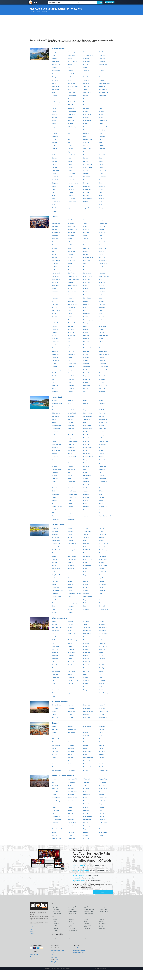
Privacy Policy (54, 962)
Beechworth (55, 385)
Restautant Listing (88, 913)
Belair (53, 606)
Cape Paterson (56, 373)
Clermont (86, 485)
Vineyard (54, 67)
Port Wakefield (72, 543)
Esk (100, 472)
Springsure (71, 416)
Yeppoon (54, 400)
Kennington (86, 313)
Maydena (54, 748)
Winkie (70, 528)
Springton (86, 537)
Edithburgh (86, 587)
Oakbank (54, 556)
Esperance (86, 668)
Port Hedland (87, 633)
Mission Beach (87, 447)
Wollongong (71, 55)
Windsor (54, 58)
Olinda (85, 263)
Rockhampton (103, 419)
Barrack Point (72, 201)
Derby (101, 761)
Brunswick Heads (73, 183)
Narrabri (54, 108)
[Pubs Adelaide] (37, 3)
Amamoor (102, 513)
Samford (70, 419)
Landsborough (72, 457)
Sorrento (70, 627)
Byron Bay (71, 923)
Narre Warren (72, 273)
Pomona (101, 425)
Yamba (85, 52)
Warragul (86, 232)
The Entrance (87, 74)
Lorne (100, 298)
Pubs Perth (102, 906)
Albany (54, 696)
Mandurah (55, 652)
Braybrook (102, 376)
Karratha (85, 655)
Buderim (101, 494)
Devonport (71, 761)
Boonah (101, 500)
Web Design (54, 957)
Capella (85, 488)
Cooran (54, 481)
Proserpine (71, 425)
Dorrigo (85, 161)
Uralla (85, 67)
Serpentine (86, 627)
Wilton (70, 58)
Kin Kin (54, 460)
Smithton (70, 736)
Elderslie (54, 158)
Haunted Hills (72, 323)
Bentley (70, 690)
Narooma (86, 108)
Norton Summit (72, 556)
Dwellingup (102, 668)
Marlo (85, 292)
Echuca (85, 158)
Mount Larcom (56, 444)
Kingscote (86, 575)
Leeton (70, 130)
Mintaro (101, 562)
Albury (101, 208)
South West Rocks (104, 83)
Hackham (101, 581)
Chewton (86, 363)
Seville (69, 248)
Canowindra (102, 176)
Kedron (54, 463)
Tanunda (85, 534)
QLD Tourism (56, 909)
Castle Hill (102, 173)
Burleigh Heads (72, 494)
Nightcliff (102, 705)
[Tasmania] (39, 728)
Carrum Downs (103, 366)
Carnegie (70, 370)
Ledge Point (71, 652)
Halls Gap (70, 326)
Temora (101, 77)
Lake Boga (102, 304)
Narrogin (54, 643)
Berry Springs (87, 714)
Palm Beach (102, 95)
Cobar (54, 173)
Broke (100, 183)
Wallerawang (56, 64)
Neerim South (56, 273)
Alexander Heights (104, 693)
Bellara (101, 503)
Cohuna (85, 360)
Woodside (55, 528)
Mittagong (86, 117)
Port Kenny (86, 547)
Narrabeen (71, 108)
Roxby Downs (56, 540)
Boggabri (54, 189)
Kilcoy (85, 460)
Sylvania (101, 80)
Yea (53, 220)
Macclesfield (71, 298)
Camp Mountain (72, 491)
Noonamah (86, 705)
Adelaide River (103, 717)
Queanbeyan (87, 92)
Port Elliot (102, 547)
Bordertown (102, 600)
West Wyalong (56, 61)
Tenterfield (86, 77)
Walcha (85, 64)
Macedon (55, 298)
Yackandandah (103, 223)
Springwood (86, 83)
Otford (54, 99)
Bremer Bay (86, 687)
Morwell (101, 279)
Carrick (85, 764)
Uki (100, 67)
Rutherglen (86, 251)
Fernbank (86, 335)
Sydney (54, 83)
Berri (100, 603)
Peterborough (103, 260)
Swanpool (102, 242)
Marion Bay (71, 568)
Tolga (69, 407)
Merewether (87, 120)
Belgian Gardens (57, 506)
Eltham (101, 338)
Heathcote (102, 320)
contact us (63, 947)
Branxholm (102, 767)
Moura (54, 441)
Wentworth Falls (72, 61)
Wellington (102, 61)
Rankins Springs (103, 788)
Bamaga (85, 510)
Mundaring (102, 643)
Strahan (85, 732)
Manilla (54, 123)
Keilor (100, 313)
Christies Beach (56, 596)
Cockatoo (102, 360)
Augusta (70, 693)
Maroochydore (72, 450)
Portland (54, 257)
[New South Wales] (39, 54)
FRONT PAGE (33, 956)
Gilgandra (70, 152)
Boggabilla (71, 189)
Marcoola (86, 450)
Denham (101, 671)
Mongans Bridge (72, 285)
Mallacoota (71, 295)
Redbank (85, 422)
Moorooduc (71, 282)
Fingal (54, 757)
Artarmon (86, 205)
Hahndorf (86, 581)
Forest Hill (71, 332)
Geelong (101, 329)
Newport (86, 102)
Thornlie (70, 624)
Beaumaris (71, 385)
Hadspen (101, 754)
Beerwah (70, 506)
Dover (54, 761)
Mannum (101, 568)
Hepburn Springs (88, 320)
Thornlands (71, 410)
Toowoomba (55, 407)
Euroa (69, 338)
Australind (55, 693)
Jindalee (70, 658)
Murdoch (86, 643)
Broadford (71, 376)
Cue (100, 674)
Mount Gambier (88, 559)
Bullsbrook (102, 683)
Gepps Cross (55, 587)
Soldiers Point (56, 86)
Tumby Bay (55, 534)
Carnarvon (102, 680)
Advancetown (72, 519)
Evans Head (71, 155)
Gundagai (101, 142)
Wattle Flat (55, 531)
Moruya (101, 114)
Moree (70, 117)
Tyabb (100, 235)
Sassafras (86, 248)
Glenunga (70, 584)
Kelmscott (71, 655)
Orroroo (101, 553)
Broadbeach (86, 497)
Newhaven (86, 270)
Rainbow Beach (56, 425)
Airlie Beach (72, 928)
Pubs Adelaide (87, 907)
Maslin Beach (56, 568)
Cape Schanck (103, 370)
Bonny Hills (102, 186)
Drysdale (101, 345)
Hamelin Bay (71, 662)
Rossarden (71, 739)
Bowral (54, 186)
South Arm (55, 736)
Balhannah (102, 606)
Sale (53, 251)
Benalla (85, 382)
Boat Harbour (87, 189)
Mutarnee (55, 438)
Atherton (54, 513)
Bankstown (55, 205)
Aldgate (54, 612)
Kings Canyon (87, 708)
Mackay (70, 453)
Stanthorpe (102, 413)
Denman (101, 161)
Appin (69, 208)
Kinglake (85, 310)
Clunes (54, 363)
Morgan (54, 562)
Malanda (54, 453)
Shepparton (102, 245)
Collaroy (85, 170)
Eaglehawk (55, 345)
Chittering (86, 680)
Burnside (70, 600)
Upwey (85, 235)
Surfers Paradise (72, 413)
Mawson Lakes (103, 565)
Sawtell (85, 89)
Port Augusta (71, 550)
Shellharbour (102, 86)
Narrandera (102, 105)
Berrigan (70, 195)
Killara (69, 133)
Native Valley (103, 556)
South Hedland (56, 627)
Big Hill (54, 382)
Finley (69, 816)
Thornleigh (71, 74)
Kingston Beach (88, 751)
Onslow (54, 640)
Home (31, 11)
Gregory (101, 662)
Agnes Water (56, 519)
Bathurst (101, 198)
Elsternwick (55, 341)
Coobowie (86, 590)
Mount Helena (56, 646)
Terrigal (101, 74)
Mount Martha (87, 276)
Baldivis (101, 690)
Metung (85, 288)
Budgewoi (55, 183)
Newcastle (102, 102)
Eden (69, 158)
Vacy (69, 67)
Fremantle (86, 665)
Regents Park (72, 92)
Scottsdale (86, 736)
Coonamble (71, 167)
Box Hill (54, 379)
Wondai (85, 400)
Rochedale (55, 422)
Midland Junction (104, 646)
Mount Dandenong (73, 279)
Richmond (86, 742)
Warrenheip (71, 232)
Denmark (86, 671)
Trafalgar (70, 238)
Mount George (56, 801)
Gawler (70, 587)
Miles (100, 447)
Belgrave (101, 382)
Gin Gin (70, 472)
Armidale (101, 205)
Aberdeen (55, 211)
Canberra (70, 714)
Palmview (55, 432)
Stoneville (102, 624)
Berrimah (101, 714)
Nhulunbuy (55, 708)
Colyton (70, 170)
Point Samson (56, 637)
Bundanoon (86, 180)
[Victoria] (39, 222)
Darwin (54, 714)
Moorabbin (86, 282)
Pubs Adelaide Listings (100, 968)
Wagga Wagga (103, 64)
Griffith (54, 145)
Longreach (86, 453)
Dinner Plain (71, 351)
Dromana (70, 348)
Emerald (70, 475)
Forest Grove (103, 665)
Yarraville (70, 220)
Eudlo (85, 472)
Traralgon (55, 238)
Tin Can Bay (102, 407)
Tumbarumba (56, 70)
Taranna (101, 729)
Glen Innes (55, 152)
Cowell (101, 587)
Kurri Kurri (86, 130)
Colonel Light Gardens (74, 593)
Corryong (86, 357)
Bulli (100, 180)
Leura (85, 127)
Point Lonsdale (72, 260)
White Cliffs (86, 58)
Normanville (86, 556)
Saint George (87, 419)
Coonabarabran (87, 167)
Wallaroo (70, 531)
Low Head (71, 748)
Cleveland (70, 485)
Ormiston (101, 432)
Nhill (53, 270)
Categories (37, 11)
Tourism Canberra (104, 907)
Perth (69, 637)
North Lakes (55, 435)
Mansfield (102, 292)
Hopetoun (102, 658)
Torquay (85, 238)
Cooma (101, 167)
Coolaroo (101, 357)
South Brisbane (87, 416)
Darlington (71, 674)
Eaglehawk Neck (88, 757)
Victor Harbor (87, 531)
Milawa (70, 288)
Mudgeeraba (103, 438)
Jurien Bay (55, 658)
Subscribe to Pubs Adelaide (57, 950)
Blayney (101, 189)
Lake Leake (71, 751)
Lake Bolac (86, 304)
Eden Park (86, 341)
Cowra (101, 164)
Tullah (85, 729)
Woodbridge (87, 726)
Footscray (86, 332)
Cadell (54, 600)
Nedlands (101, 640)
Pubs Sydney (87, 906)
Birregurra (102, 379)
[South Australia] (39, 530)
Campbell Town (103, 764)
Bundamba (86, 494)
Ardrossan (86, 609)
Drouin (54, 348)
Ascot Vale (102, 388)
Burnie (54, 767)
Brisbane (101, 497)
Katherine (102, 708)
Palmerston (71, 705)
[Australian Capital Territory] (39, 781)
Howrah (54, 754)
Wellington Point (57, 403)
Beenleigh (86, 506)
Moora (70, 646)
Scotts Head (55, 89)
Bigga (53, 195)
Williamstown (72, 226)
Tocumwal (86, 70)
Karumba (86, 463)
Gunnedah (86, 142)
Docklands (55, 351)
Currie (69, 764)
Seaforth (101, 416)
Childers (101, 485)
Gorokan (70, 148)
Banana (70, 510)
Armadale (86, 693)
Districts (32, 933)
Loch (53, 301)
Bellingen (86, 195)
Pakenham (55, 263)
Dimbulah (55, 478)
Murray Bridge (72, 559)
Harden (101, 139)
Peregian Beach (88, 428)
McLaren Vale (87, 565)
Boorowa (70, 186)
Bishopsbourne (56, 770)
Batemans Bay (56, 201)
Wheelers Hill (103, 226)
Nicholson (102, 267)
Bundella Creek (72, 180)
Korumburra (71, 307)
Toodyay (54, 624)
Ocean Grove (103, 263)
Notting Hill (71, 267)
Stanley (101, 732)
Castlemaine (86, 366)
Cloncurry (55, 485)
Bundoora (102, 373)
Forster (85, 152)
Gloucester (102, 148)
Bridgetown (71, 687)
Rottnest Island (87, 630)
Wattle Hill (86, 229)
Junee (54, 807)
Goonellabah (87, 148)
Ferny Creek (71, 335)
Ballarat (54, 388)
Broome (54, 687)
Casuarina (86, 173)
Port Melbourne (88, 257)
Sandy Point (102, 248)
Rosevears (102, 739)
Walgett (70, 64)
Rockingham (102, 630)
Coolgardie (71, 677)
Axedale (85, 388)
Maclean (85, 123)
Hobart (70, 754)
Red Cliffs (70, 254)
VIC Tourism (71, 909)
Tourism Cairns (103, 909)
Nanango (101, 435)
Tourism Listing (56, 906)
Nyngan (85, 99)
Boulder (101, 687)
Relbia (101, 742)
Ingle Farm (102, 578)
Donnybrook (71, 671)
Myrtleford (55, 276)
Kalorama (54, 316)
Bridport (70, 767)
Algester (85, 516)
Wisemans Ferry (88, 55)
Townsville (102, 403)
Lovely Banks (87, 298)
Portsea (101, 254)
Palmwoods (102, 428)
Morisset (54, 117)
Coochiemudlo (103, 481)
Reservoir (102, 251)
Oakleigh (54, 267)
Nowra (101, 99)
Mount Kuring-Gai (104, 797)
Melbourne (102, 288)
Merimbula (71, 120)
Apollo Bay (55, 391)
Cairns (101, 491)
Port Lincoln (71, 547)
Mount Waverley (72, 276)
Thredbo (101, 70)
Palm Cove (86, 432)
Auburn (54, 609)
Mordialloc (55, 282)
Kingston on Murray (58, 575)
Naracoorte (55, 559)
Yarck (85, 223)
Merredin (55, 649)
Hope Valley (55, 581)
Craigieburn (55, 357)
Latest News (54, 954)
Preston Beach (72, 633)
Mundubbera (87, 438)
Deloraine (55, 764)
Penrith (85, 95)
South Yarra (71, 245)
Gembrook (86, 329)
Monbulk (85, 285)
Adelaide (70, 612)
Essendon (86, 338)
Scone (69, 89)
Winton (101, 400)
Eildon (69, 341)
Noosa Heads (87, 435)
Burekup (70, 683)
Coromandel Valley (57, 590)
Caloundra (86, 491)
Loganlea (101, 453)
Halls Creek (86, 662)
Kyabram (54, 307)
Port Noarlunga (103, 543)
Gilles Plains (102, 584)
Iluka (84, 136)
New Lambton (56, 105)
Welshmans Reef (73, 229)
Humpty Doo (71, 711)
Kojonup (101, 652)
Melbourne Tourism (73, 911)
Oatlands (101, 745)
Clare (100, 593)
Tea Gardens (55, 80)
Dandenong (71, 354)
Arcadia (54, 208)
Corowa (54, 167)
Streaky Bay (55, 537)
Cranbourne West (104, 354)
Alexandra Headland (105, 516)
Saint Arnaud (71, 251)
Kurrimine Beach (88, 457)
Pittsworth (71, 428)
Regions (32, 929)
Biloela (85, 503)
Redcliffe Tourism (104, 911)
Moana (85, 562)
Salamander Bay (103, 89)
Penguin (85, 745)
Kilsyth (101, 310)
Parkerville (102, 637)
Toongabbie (102, 782)
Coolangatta (71, 481)
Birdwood (86, 603)
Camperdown (72, 373)
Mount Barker (103, 559)
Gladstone (55, 472)
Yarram (85, 220)
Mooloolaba (102, 444)
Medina (85, 649)
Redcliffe (70, 422)
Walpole (101, 621)
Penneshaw (71, 553)
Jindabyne (55, 136)
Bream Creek (87, 767)
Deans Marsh (103, 351)
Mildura (54, 288)
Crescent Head (87, 164)
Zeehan (54, 726)
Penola (54, 553)
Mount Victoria (72, 114)
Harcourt (101, 323)
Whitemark (102, 726)
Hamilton (54, 142)
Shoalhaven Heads (73, 86)
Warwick (70, 403)
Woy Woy (102, 52)
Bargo (100, 201)
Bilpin (100, 192)
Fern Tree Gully (103, 335)
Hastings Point (87, 139)
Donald (101, 348)
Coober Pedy (103, 590)
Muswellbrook (72, 111)
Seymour (54, 248)
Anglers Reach (87, 208)
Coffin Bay (86, 593)
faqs (57, 959)
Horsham (54, 320)
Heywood (70, 320)
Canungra (102, 488)
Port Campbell (56, 260)
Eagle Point (71, 345)
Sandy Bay (102, 736)
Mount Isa (71, 444)
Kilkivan (70, 460)
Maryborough (72, 292)
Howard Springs (88, 711)
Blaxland (54, 192)
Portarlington (72, 257)
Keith (53, 578)
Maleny (101, 450)
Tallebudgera (56, 413)
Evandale (70, 757)
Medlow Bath (103, 120)
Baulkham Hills (87, 198)
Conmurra (55, 593)
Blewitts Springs (72, 603)
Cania (53, 491)
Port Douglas (87, 425)
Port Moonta (56, 547)
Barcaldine (55, 510)
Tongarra (70, 70)
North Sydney (56, 102)
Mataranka (71, 708)
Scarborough (56, 630)
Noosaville (71, 435)
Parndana (86, 553)
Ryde (53, 92)
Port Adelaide (87, 550)
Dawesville (55, 674)
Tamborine (102, 410)
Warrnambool (56, 232)
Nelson (101, 270)
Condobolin (55, 170)
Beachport (71, 606)
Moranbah (86, 444)
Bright (55, 925)
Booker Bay (86, 186)
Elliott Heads (87, 475)
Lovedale (101, 123)
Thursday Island (56, 410)
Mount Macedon (104, 276)
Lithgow (54, 127)
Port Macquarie (103, 92)
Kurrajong (102, 130)
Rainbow (85, 254)
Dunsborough (56, 671)
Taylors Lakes (56, 242)
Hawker (70, 581)
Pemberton (86, 637)
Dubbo (70, 161)
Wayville (101, 528)
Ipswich (101, 463)
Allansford (102, 391)
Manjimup (102, 649)
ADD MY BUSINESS (34, 954)
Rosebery (55, 742)
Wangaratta (102, 232)
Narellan (101, 108)
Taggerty (86, 242)
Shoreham (86, 245)
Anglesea (70, 391)
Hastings (85, 323)
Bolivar (54, 603)
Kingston (70, 575)
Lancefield (55, 304)
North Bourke (72, 102)
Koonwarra (102, 307)
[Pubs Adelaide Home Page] (106, 2)
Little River (71, 301)
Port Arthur (71, 745)
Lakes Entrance (72, 304)
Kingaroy (101, 457)
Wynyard (70, 726)
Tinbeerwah (86, 407)
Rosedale (70, 540)
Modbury (70, 562)
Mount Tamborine (73, 441)
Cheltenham (102, 363)
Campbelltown (87, 596)
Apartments (44, 11)
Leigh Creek (102, 572)
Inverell (70, 136)
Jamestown (86, 578)
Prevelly (54, 633)
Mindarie (86, 646)
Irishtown (86, 658)
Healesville (55, 323)
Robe (84, 540)
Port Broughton (56, 550)
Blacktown (71, 192)
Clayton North (72, 363)
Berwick (70, 382)
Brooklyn (86, 183)
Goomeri (85, 469)
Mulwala (101, 111)
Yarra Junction (56, 223)
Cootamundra (103, 822)
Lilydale (85, 301)
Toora (100, 238)
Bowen (70, 500)
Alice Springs (87, 717)
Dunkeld (85, 345)
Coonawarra (71, 590)
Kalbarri (101, 655)
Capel (53, 683)
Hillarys (54, 662)
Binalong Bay (71, 770)
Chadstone (71, 366)
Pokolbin (54, 95)
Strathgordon (72, 732)
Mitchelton (71, 447)
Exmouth (54, 668)
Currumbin (86, 478)
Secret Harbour (103, 627)
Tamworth (86, 80)
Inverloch (101, 316)
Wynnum (70, 400)
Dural (100, 158)
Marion (85, 568)
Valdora (85, 403)
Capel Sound (86, 370)
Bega (53, 198)
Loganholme (55, 457)
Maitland (70, 123)
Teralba (70, 77)
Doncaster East (87, 348)
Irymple (85, 316)
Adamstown (71, 838)
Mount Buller (87, 279)
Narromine (86, 105)
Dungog (54, 161)
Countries (32, 926)
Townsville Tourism (88, 911)
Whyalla (85, 528)
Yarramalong (71, 52)
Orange (70, 99)
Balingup (85, 690)
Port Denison (103, 633)
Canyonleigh (87, 176)
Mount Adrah (87, 114)
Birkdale (70, 503)
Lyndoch (70, 572)
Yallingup (54, 621)
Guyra (69, 142)
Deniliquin (102, 819)
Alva (53, 516)
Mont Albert (55, 285)
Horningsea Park (72, 810)
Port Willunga (56, 543)
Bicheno (85, 770)
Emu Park (54, 475)
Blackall (54, 503)
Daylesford (55, 354)
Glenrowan (55, 329)
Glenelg (85, 584)
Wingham (101, 55)
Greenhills (55, 665)
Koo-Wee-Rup (56, 310)
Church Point (71, 826)
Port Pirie (86, 543)
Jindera (101, 133)
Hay (69, 139)
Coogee (85, 677)
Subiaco (85, 624)
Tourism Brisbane (57, 911)
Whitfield (86, 226)
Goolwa (54, 584)
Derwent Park (87, 761)
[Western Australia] (39, 623)
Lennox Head (103, 127)
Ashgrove (70, 513)
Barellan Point (103, 506)
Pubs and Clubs (72, 907)
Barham (85, 201)
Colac (69, 360)
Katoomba (86, 133)
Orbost (70, 263)
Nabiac (54, 111)
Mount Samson (87, 441)
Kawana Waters (72, 463)
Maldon (85, 295)
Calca (100, 596)
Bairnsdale (71, 388)
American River (103, 609)
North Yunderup (72, 640)
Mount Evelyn (56, 279)
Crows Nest (102, 478)
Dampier (85, 674)
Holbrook (54, 139)
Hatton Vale (102, 466)
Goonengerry (56, 816)
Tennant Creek (56, 705)
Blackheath (86, 192)
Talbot (69, 242)
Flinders (101, 332)
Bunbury (85, 683)
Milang (54, 565)
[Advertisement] (71, 25)
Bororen (85, 500)
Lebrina (101, 748)
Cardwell (70, 488)
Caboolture (55, 494)
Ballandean (102, 510)
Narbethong (86, 273)
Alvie (84, 391)
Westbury (55, 729)
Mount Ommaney (104, 441)
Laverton (101, 301)
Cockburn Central (73, 680)
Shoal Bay (86, 86)
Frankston (55, 332)
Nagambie (102, 273)
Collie (53, 680)
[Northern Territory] (39, 707)
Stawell (54, 245)
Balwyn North (103, 385)
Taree (69, 80)
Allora (69, 516)
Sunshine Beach (88, 413)
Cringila (70, 164)
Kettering (102, 751)
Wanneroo (86, 621)
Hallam (85, 326)
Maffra (101, 295)
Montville (55, 447)
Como (100, 677)
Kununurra (86, 652)
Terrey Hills (55, 77)
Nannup (70, 643)
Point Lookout (56, 428)
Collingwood (55, 360)
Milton (54, 120)
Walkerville (71, 235)
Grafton (85, 145)
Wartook (101, 229)
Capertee (70, 176)
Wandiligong (55, 235)
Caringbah (55, 176)
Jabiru (54, 711)
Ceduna (70, 596)
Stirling (70, 537)
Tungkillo (101, 531)
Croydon (85, 354)
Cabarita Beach (56, 180)
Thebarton (71, 534)
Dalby (69, 478)
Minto (100, 117)
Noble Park (86, 267)
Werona (54, 229)
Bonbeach (71, 379)
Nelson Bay (71, 105)
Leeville (54, 130)
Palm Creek (71, 432)
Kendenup (55, 655)
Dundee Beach (103, 711)
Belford (101, 195)
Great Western (103, 326)
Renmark (101, 540)
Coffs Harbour (103, 170)
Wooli (53, 55)
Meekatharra (71, 649)
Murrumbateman (88, 111)
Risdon (70, 742)
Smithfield (102, 537)
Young (54, 52)
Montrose (102, 282)
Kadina (70, 578)
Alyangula (70, 717)
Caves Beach (71, 173)
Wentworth (86, 61)
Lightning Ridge (72, 127)
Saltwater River (56, 739)
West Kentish (72, 729)
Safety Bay (71, 630)
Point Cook (86, 260)
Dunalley (101, 757)
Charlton (54, 366)
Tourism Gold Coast (89, 909)
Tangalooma (86, 410)
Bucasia (54, 497)
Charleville (55, 488)
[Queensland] (39, 402)
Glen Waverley (72, 329)
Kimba (101, 575)
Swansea (54, 732)
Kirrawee (54, 133)
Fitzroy (54, 335)
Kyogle (101, 804)
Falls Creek (55, 338)
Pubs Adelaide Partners (78, 952)
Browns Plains (72, 497)
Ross (84, 739)
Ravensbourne (103, 422)
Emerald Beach (103, 155)
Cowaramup (55, 677)
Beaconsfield (87, 385)
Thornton (55, 74)
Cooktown (86, 481)
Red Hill (54, 254)
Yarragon (101, 220)
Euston (85, 155)
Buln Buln (55, 376)
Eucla (69, 668)
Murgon (70, 438)
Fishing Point (56, 155)
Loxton (85, 572)
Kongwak (70, 310)
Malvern (54, 295)
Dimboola (86, 351)
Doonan (101, 475)
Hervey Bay (86, 466)
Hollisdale (102, 136)
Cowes (70, 357)
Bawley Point (71, 198)
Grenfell (70, 145)
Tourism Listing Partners (74, 906)
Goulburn (101, 145)
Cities (31, 931)
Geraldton (71, 665)
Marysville (55, 292)
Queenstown (56, 745)
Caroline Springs (56, 370)
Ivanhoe (70, 316)
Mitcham (101, 285)
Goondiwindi (71, 469)
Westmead (102, 58)
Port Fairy (102, 257)
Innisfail (54, 466)
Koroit (85, 307)
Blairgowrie (86, 379)
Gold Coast (102, 469)
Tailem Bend (102, 534)
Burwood (86, 373)
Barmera (85, 606)
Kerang (70, 313)
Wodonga (55, 226)
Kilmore (54, 313)
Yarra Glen (71, 223)
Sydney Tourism (57, 913)
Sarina (54, 419)
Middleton (71, 565)
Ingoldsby (70, 466)
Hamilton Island (56, 469)
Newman (86, 640)
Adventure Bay (103, 770)
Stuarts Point (71, 83)
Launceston (55, 751)
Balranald (70, 205)
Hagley (85, 754)
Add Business (111, 2)
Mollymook (87, 928)
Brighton (85, 376)
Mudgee (54, 114)
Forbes (101, 152)
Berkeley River (56, 690)
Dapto (54, 164)
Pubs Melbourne (57, 907)
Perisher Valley (72, 95)
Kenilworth (102, 460)
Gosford (54, 148)
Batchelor (55, 717)
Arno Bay (70, 609)
